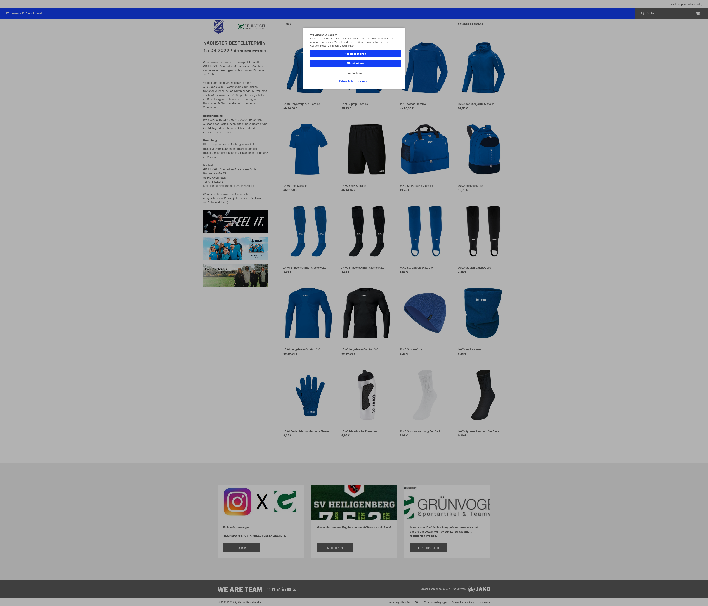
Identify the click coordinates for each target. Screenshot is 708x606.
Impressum (363, 81)
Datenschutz (346, 81)
